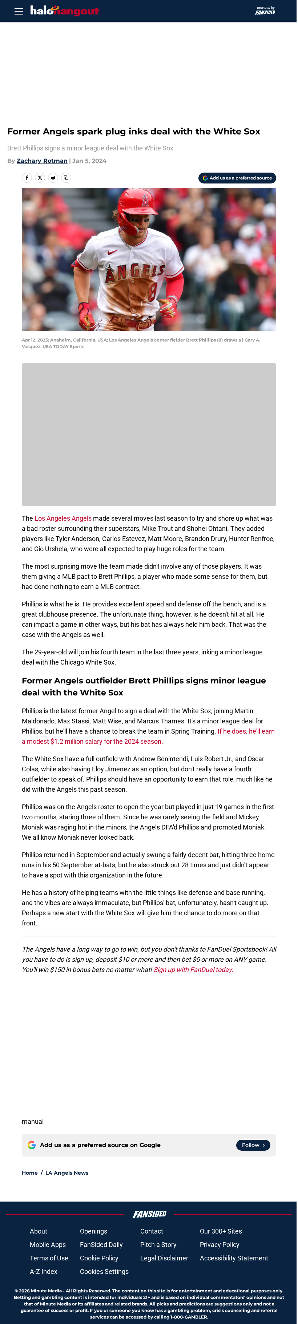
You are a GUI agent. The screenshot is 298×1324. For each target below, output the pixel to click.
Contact (151, 1231)
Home (30, 1173)
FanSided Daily (101, 1244)
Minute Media (46, 1290)
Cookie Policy (99, 1258)
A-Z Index (43, 1271)
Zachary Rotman (42, 160)
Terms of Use (49, 1258)
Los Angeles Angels (63, 518)
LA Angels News (66, 1173)
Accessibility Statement (234, 1258)
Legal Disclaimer (164, 1258)
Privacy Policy (219, 1244)
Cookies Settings (104, 1271)
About (38, 1231)
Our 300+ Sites (221, 1231)
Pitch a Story (158, 1244)
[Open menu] (19, 11)
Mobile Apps (48, 1244)
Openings (93, 1231)
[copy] (66, 178)
